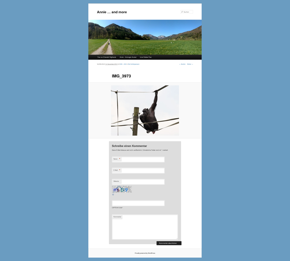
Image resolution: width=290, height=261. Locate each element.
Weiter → (190, 64)
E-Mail (117, 170)
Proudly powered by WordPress (145, 253)
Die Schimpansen (133, 64)
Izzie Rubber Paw (145, 57)
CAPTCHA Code (117, 207)
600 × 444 (123, 64)
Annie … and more (112, 11)
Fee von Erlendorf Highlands (107, 57)
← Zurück (182, 64)
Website (116, 181)
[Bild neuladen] (113, 195)
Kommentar (117, 217)
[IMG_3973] (145, 110)
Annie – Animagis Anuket (128, 57)
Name (117, 159)
